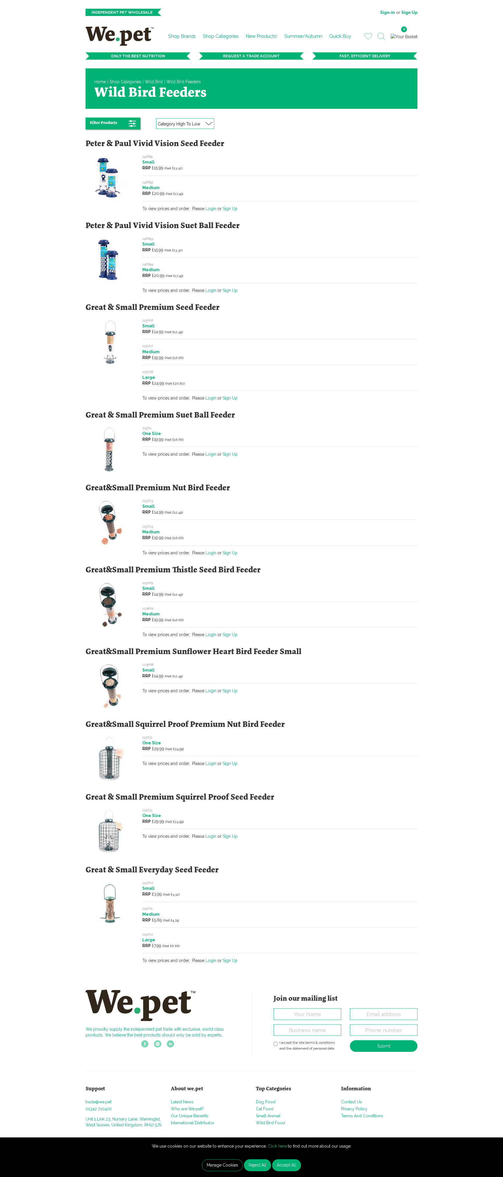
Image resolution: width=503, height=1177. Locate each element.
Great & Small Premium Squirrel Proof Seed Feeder (180, 797)
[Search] (381, 36)
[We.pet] (122, 36)
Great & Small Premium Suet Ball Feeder (160, 415)
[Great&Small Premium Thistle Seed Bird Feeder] (110, 604)
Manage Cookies (222, 1165)
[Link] (144, 1045)
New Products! (261, 36)
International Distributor (192, 1123)
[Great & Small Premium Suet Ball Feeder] (110, 449)
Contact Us (351, 1102)
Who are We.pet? (187, 1109)
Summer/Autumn (303, 36)
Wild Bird (154, 81)
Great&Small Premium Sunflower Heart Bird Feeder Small (193, 652)
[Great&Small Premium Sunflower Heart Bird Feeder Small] (110, 686)
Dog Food (265, 1102)
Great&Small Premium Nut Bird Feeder (158, 488)
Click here (277, 1146)
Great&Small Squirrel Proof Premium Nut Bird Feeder (185, 725)
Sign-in (387, 12)
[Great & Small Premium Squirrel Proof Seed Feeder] (110, 831)
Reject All (257, 1165)
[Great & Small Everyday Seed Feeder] (110, 904)
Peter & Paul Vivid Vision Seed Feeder (155, 144)
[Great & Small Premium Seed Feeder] (110, 341)
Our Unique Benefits (189, 1116)
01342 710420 (99, 1109)
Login (211, 208)
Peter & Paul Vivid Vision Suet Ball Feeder (163, 226)
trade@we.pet (98, 1102)
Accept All (286, 1165)
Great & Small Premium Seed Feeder (152, 308)
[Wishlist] (368, 36)
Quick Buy (340, 36)
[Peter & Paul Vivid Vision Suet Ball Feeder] (110, 260)
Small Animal (268, 1116)
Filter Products (103, 123)
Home (100, 81)
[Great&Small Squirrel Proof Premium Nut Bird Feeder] (110, 758)
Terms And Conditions (362, 1116)
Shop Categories (221, 36)
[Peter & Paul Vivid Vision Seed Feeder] (110, 177)
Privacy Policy (354, 1109)
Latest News (182, 1102)
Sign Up (409, 12)
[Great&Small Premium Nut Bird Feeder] (110, 522)
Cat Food (264, 1109)
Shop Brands (182, 36)
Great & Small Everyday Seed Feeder (152, 870)
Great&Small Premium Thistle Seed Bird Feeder (173, 570)
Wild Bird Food (270, 1123)
